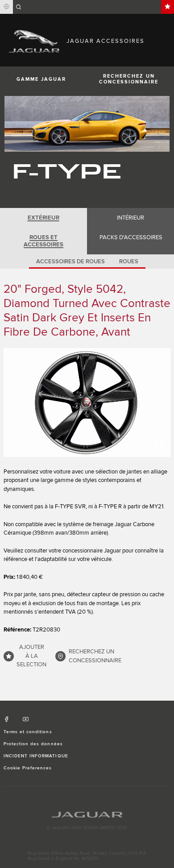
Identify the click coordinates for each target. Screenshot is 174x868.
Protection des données (33, 744)
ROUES (128, 261)
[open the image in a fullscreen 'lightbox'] (87, 402)
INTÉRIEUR (130, 217)
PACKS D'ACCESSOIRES (130, 237)
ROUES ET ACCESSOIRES (43, 241)
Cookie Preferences (28, 768)
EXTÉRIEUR (43, 217)
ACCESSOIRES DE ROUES (70, 261)
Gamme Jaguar (41, 79)
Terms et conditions (28, 732)
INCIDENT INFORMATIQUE (36, 756)
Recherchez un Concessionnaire (128, 79)
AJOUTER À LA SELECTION (31, 656)
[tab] (43, 218)
